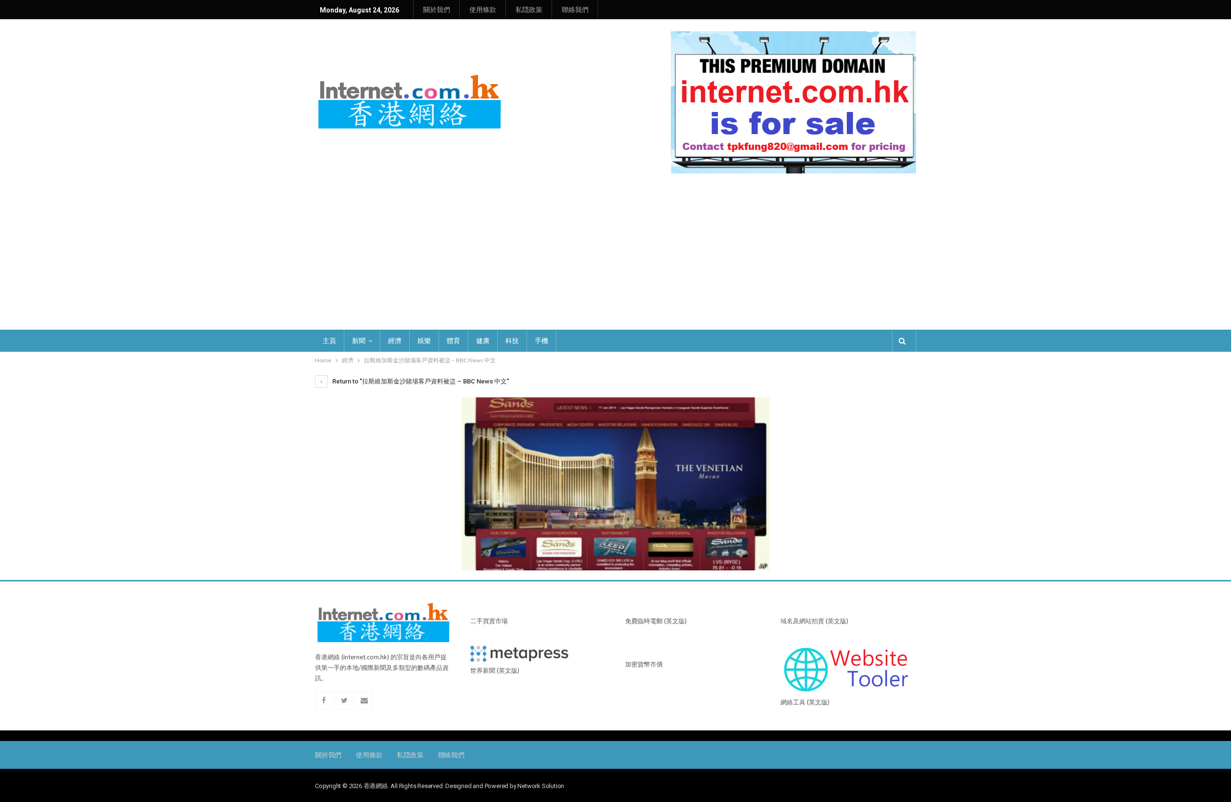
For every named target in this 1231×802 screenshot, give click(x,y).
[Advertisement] (615, 257)
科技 (512, 341)
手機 (541, 341)
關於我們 (436, 9)
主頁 (329, 341)
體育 (453, 341)
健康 (483, 341)
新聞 (358, 341)
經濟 (395, 341)
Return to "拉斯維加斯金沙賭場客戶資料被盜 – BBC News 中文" (420, 381)
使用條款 (482, 9)
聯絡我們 (575, 9)
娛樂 (424, 341)
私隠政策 (528, 9)
